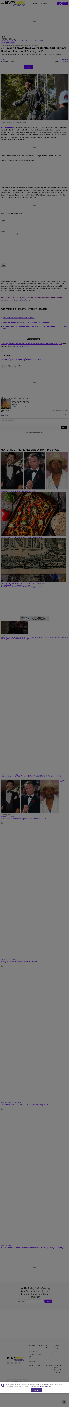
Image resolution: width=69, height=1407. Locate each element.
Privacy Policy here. (45, 1386)
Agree (36, 1390)
